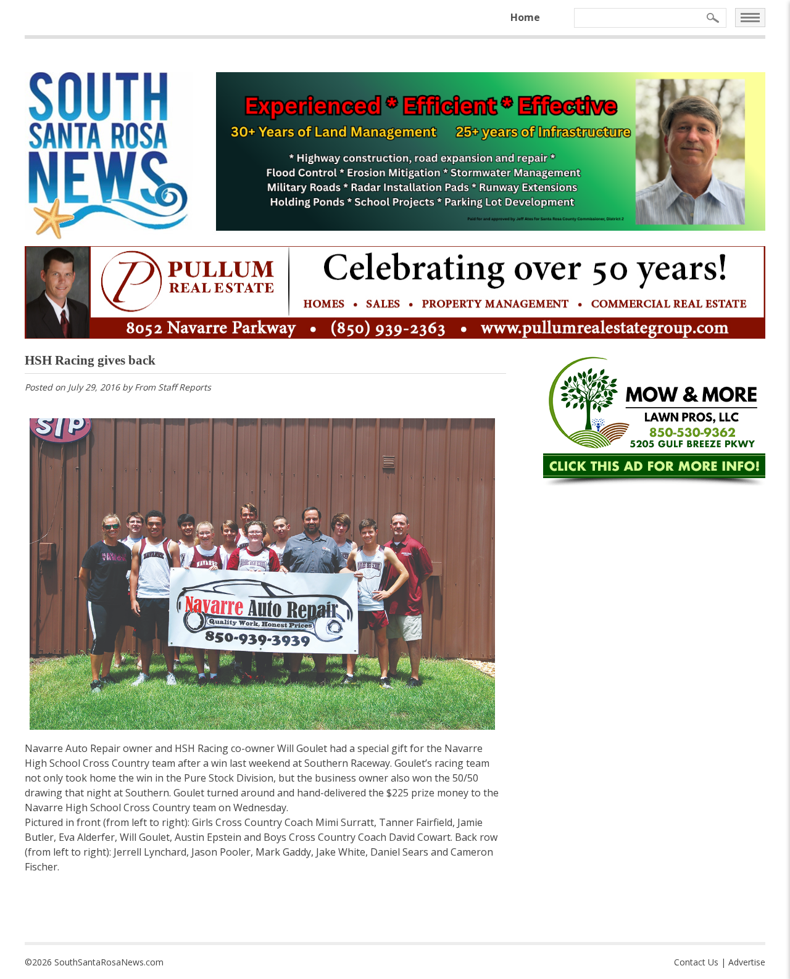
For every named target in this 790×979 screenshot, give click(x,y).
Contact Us (696, 962)
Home (525, 17)
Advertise (746, 962)
